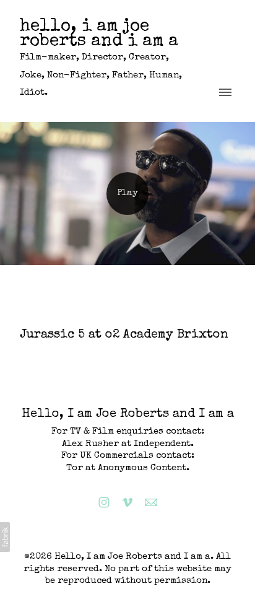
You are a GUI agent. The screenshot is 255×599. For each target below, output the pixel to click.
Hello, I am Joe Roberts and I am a (128, 414)
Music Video (48, 352)
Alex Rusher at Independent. (128, 443)
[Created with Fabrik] (5, 537)
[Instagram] (104, 502)
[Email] (151, 502)
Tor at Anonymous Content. (127, 468)
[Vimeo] (127, 502)
